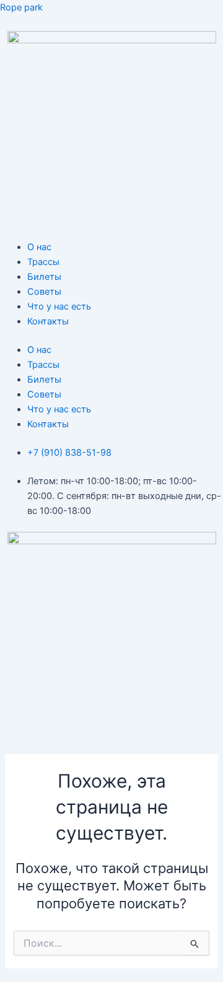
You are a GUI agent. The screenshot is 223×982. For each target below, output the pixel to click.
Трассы (43, 261)
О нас (39, 247)
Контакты (48, 321)
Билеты (44, 276)
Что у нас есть (59, 306)
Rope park (21, 7)
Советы (44, 291)
